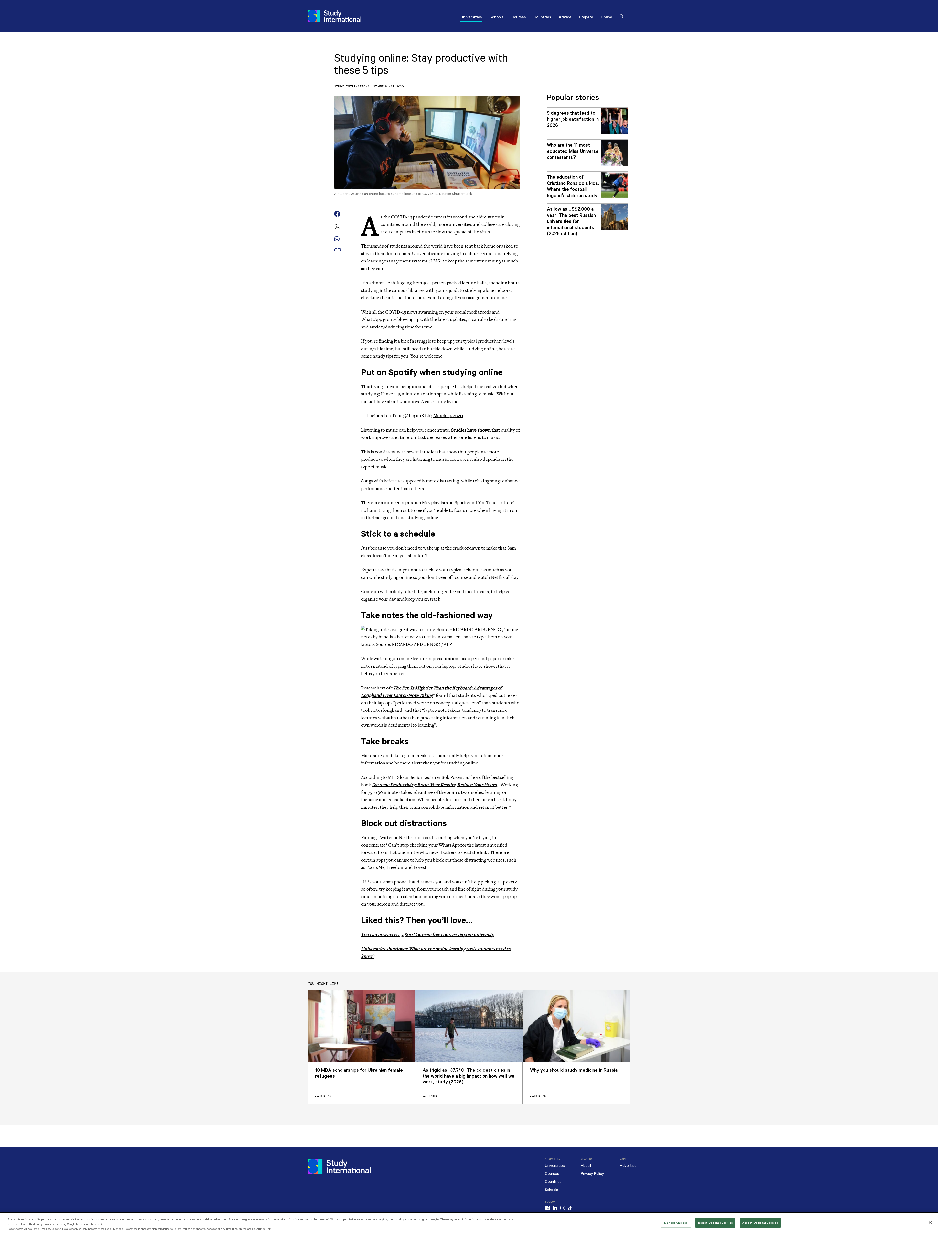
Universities (471, 17)
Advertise (628, 1165)
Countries (542, 17)
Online (606, 17)
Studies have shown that (475, 430)
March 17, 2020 (448, 416)
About (586, 1165)
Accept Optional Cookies (760, 1222)
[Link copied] (337, 250)
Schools (497, 17)
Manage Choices (676, 1222)
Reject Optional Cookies (715, 1222)
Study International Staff (358, 86)
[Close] (930, 1222)
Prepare (586, 17)
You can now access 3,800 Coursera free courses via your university (427, 935)
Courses (518, 17)
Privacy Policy (592, 1173)
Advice (565, 17)
